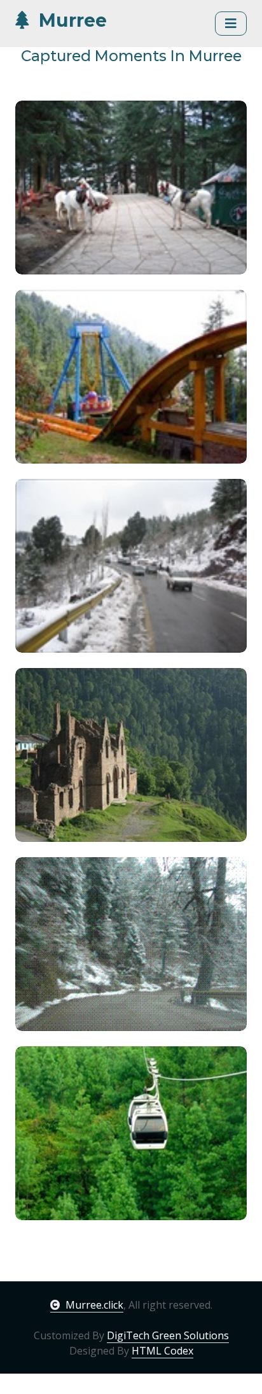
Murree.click (94, 1305)
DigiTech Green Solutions (168, 1335)
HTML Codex (162, 1351)
